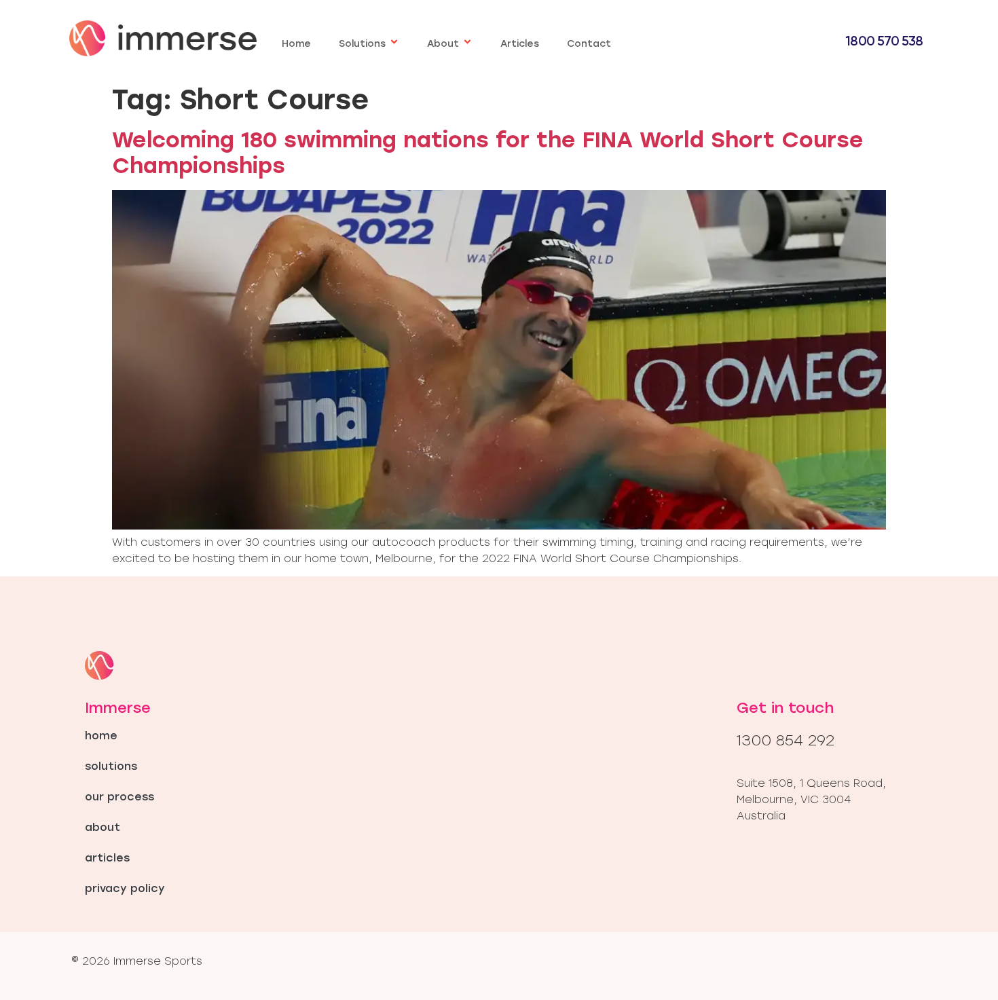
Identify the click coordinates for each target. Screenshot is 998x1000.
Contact (589, 44)
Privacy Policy (125, 888)
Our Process (119, 796)
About (443, 44)
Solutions (362, 44)
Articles (519, 44)
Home (296, 44)
